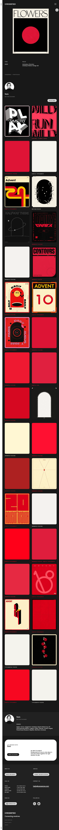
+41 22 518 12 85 (21, 789)
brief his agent (13, 754)
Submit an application (41, 774)
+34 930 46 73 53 (21, 790)
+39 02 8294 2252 (21, 792)
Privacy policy (8, 822)
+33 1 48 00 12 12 (21, 785)
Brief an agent (10, 774)
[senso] (1, 4)
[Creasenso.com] (10, 4)
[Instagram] (34, 803)
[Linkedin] (38, 803)
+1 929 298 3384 (21, 787)
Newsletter (11, 803)
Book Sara (52, 100)
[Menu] (55, 4)
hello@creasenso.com (41, 786)
